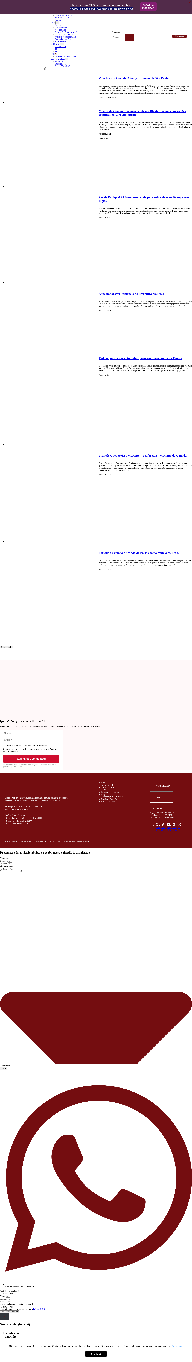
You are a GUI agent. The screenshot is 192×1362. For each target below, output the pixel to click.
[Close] (4, 1316)
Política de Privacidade (63, 841)
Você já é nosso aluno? (9, 1291)
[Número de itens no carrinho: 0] (45, 68)
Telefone (4, 864)
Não (11, 869)
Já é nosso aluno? (7, 866)
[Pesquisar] (130, 37)
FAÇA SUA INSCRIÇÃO (148, 6)
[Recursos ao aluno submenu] (66, 59)
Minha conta (179, 36)
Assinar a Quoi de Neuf (31, 758)
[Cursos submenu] (57, 22)
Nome (3, 858)
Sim (5, 869)
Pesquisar (116, 32)
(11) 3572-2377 (167, 817)
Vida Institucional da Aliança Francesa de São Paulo (134, 78)
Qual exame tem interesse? (11, 871)
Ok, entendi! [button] (96, 1354)
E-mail (3, 861)
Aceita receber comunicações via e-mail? (17, 1304)
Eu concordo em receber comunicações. (25, 745)
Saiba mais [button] (177, 1346)
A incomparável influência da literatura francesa (131, 293)
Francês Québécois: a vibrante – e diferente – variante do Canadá (143, 455)
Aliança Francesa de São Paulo (15, 841)
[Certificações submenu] (62, 44)
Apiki (87, 841)
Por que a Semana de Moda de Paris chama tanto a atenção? (139, 552)
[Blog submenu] (55, 54)
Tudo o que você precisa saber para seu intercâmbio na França (140, 358)
